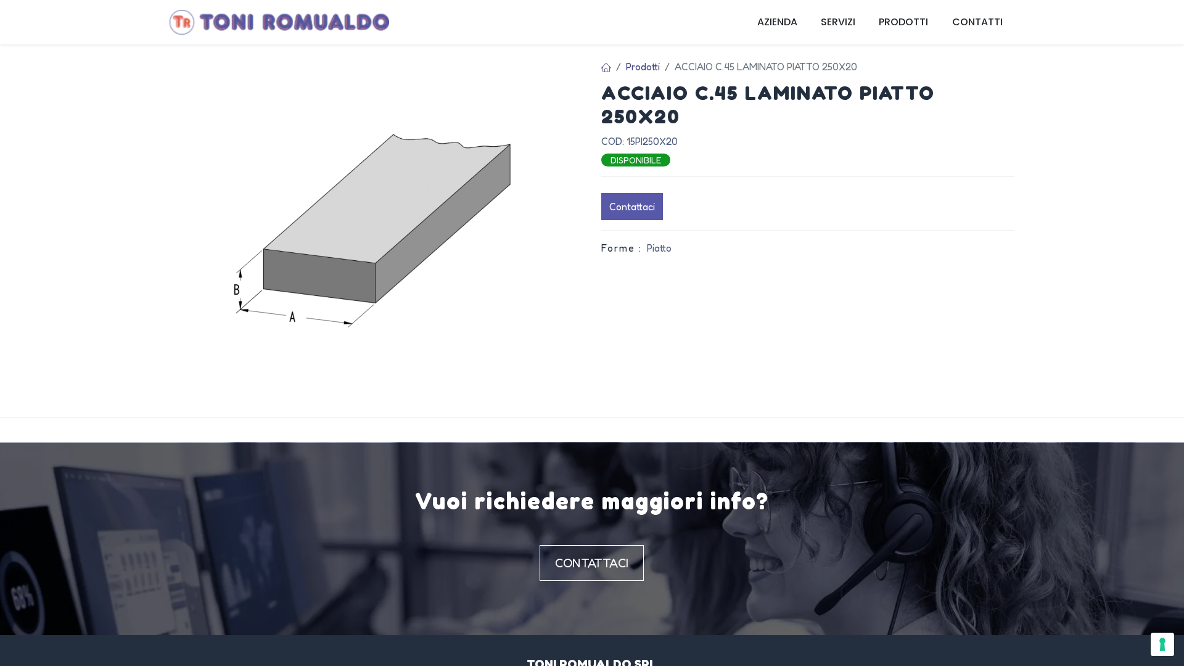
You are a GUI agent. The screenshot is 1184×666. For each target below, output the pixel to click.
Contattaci (632, 206)
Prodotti (643, 66)
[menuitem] (777, 22)
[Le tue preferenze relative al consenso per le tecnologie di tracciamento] (1162, 644)
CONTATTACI (591, 563)
